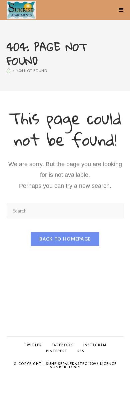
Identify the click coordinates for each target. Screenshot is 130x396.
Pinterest (56, 351)
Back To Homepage (65, 239)
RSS (80, 351)
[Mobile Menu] (121, 10)
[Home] (9, 70)
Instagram (94, 345)
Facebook (62, 345)
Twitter (33, 345)
